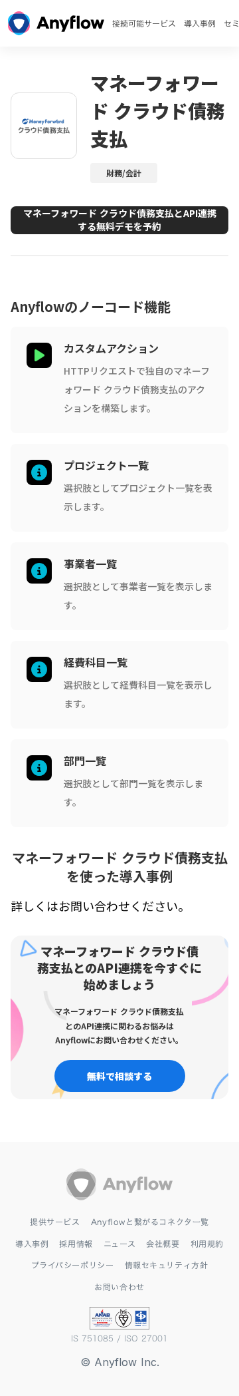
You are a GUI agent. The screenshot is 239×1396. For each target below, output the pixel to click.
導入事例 (200, 23)
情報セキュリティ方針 (166, 1265)
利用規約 (207, 1244)
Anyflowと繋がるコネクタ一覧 (150, 1222)
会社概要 (162, 1244)
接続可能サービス (144, 23)
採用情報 (75, 1244)
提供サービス (55, 1222)
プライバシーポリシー (72, 1265)
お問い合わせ (119, 1287)
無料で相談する (119, 1076)
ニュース (119, 1244)
